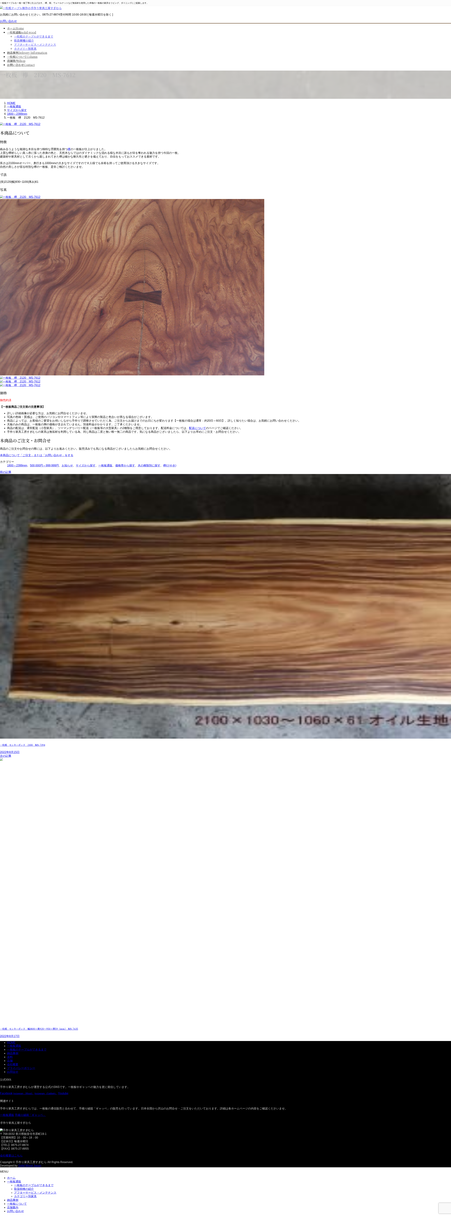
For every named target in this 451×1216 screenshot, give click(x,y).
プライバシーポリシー (21, 1068)
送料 (10, 1056)
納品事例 (12, 1053)
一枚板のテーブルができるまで (33, 36)
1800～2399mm (17, 465)
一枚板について (17, 1203)
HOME (11, 1042)
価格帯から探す (125, 465)
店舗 (10, 1060)
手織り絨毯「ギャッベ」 (30, 1115)
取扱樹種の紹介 (24, 40)
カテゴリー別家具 (25, 49)
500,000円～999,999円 (44, 465)
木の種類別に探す (149, 465)
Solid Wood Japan (29, 1165)
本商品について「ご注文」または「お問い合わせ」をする (36, 455)
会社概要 (12, 1064)
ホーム (11, 1177)
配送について (197, 428)
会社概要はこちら (11, 1155)
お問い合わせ (8, 21)
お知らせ (67, 465)
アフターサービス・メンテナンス (35, 45)
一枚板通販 (105, 465)
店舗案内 (12, 1207)
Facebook (6, 1093)
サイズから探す (85, 465)
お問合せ (12, 1071)
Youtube (63, 1093)
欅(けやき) (169, 465)
